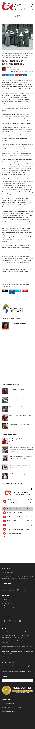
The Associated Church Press (8, 711)
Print (4, 290)
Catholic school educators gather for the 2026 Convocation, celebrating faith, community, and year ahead (21, 449)
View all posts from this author (19, 323)
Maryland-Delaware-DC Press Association (11, 707)
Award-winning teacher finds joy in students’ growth (14, 632)
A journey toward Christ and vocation (19, 407)
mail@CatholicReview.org (8, 607)
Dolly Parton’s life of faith (8, 662)
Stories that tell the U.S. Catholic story (19, 424)
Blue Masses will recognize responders (19, 474)
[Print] (2, 291)
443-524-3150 (5, 605)
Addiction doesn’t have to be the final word (20, 415)
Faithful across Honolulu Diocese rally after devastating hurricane (17, 671)
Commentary (20, 71)
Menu (18, 16)
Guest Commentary (28, 71)
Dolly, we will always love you (16, 389)
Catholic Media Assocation (8, 703)
